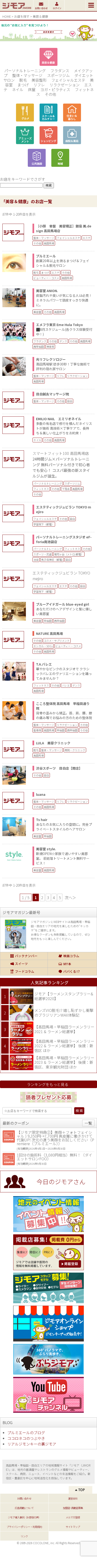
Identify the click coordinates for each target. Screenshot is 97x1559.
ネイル (17, 89)
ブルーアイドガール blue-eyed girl (62, 604)
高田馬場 (49, 243)
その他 (50, 94)
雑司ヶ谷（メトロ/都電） (69, 554)
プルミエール (47, 256)
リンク (24, 1536)
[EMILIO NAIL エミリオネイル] (16, 425)
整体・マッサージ (27, 75)
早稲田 (48, 621)
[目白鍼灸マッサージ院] (16, 400)
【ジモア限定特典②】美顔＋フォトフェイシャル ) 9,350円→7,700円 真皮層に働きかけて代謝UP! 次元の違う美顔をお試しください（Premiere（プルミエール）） (55, 1137)
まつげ (23, 85)
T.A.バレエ (44, 664)
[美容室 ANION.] (14, 305)
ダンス (63, 341)
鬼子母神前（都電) (52, 560)
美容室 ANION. (47, 290)
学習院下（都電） (43, 524)
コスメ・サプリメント (57, 640)
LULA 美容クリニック (53, 743)
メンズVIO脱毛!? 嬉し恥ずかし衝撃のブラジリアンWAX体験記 (63, 1012)
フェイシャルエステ (68, 80)
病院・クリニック (75, 750)
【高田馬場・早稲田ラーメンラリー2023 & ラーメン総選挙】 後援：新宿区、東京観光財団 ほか (64, 1062)
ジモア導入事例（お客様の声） (24, 1517)
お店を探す (21, 16)
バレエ (66, 685)
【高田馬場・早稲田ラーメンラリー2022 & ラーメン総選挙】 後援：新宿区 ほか (64, 1045)
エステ (86, 238)
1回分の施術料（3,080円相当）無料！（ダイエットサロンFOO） (54, 1156)
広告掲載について (24, 1508)
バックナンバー (24, 956)
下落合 (66, 489)
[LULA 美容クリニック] (16, 749)
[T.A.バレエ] (14, 679)
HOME (6, 16)
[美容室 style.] (14, 864)
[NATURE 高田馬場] (16, 640)
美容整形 (39, 80)
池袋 (36, 560)
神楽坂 (50, 346)
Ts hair (41, 819)
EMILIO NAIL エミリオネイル (58, 418)
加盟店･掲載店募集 (73, 1508)
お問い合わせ (24, 1498)
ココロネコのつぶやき (26, 1438)
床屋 (32, 89)
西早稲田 (38, 346)
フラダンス (59, 70)
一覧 (88, 1123)
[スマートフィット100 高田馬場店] (16, 459)
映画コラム (72, 956)
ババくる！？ (72, 971)
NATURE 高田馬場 (49, 633)
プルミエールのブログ (26, 1432)
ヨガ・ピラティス (55, 89)
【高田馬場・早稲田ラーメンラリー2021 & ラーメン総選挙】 (64, 1029)
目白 (69, 401)
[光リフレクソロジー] (14, 374)
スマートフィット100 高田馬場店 (60, 453)
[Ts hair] (14, 834)
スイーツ (24, 964)
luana (40, 794)
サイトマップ (73, 1527)
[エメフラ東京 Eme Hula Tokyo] (14, 339)
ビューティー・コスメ (46, 278)
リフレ (39, 85)
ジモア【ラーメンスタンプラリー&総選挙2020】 (63, 996)
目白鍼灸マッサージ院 (52, 394)
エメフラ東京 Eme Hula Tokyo (59, 324)
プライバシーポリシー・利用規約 (24, 1527)
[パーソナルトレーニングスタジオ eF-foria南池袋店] (16, 543)
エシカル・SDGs (43, 646)
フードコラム (24, 971)
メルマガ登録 (73, 1517)
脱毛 (23, 80)
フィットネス (41, 489)
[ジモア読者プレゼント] (48, 1103)
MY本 (72, 964)
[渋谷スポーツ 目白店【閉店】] (14, 783)
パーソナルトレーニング (25, 70)
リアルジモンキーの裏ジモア (31, 1444)
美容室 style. (46, 849)
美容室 (37, 312)
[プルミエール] (14, 270)
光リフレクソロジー (51, 359)
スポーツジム (58, 75)
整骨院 (37, 730)
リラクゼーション (64, 85)
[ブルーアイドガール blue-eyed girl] (14, 619)
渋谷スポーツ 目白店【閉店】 (59, 768)
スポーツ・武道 (42, 554)
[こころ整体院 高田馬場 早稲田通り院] (14, 718)
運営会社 (72, 1498)
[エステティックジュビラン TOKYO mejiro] (16, 513)
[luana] (16, 800)
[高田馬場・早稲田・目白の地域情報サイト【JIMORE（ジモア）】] (16, 9)
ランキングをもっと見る (47, 1084)
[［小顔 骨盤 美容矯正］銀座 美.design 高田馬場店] (16, 232)
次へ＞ (70, 897)
